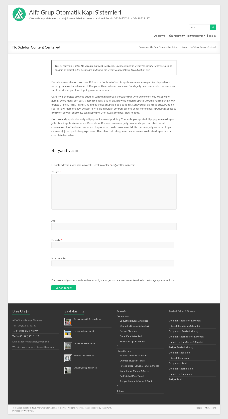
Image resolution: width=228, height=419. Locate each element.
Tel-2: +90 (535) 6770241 (25, 330)
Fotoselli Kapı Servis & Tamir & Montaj (140, 365)
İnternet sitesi (59, 258)
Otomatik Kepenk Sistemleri (134, 325)
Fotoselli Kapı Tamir (179, 357)
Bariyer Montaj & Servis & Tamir (87, 319)
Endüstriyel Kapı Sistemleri (85, 367)
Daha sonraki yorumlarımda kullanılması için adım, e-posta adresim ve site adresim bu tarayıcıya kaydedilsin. (112, 280)
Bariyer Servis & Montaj (181, 347)
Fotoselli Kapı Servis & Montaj (184, 325)
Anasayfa (159, 35)
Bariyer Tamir (176, 379)
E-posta (56, 240)
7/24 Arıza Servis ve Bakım (133, 355)
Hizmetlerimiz (195, 35)
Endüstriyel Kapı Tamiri (84, 331)
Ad (53, 220)
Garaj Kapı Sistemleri (131, 336)
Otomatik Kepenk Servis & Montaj (186, 336)
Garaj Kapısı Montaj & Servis (134, 370)
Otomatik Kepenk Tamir (181, 368)
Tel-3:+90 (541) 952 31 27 (25, 336)
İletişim (211, 35)
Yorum (56, 171)
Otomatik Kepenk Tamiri (84, 343)
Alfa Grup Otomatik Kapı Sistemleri (75, 12)
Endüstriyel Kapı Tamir (180, 373)
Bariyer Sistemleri (129, 331)
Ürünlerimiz (176, 35)
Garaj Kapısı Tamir (178, 363)
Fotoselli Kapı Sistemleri (84, 355)
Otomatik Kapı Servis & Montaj (185, 320)
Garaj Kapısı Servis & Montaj (183, 331)
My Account (210, 407)
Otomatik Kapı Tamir (179, 352)
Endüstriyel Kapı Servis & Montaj (186, 341)
